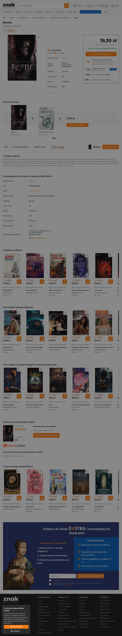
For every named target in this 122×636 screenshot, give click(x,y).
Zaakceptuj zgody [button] (16, 627)
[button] (16, 631)
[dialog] (16, 619)
